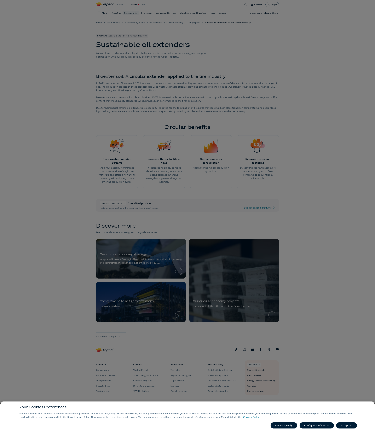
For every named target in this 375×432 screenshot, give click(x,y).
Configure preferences (316, 425)
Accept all (346, 425)
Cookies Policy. (251, 417)
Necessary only (284, 425)
